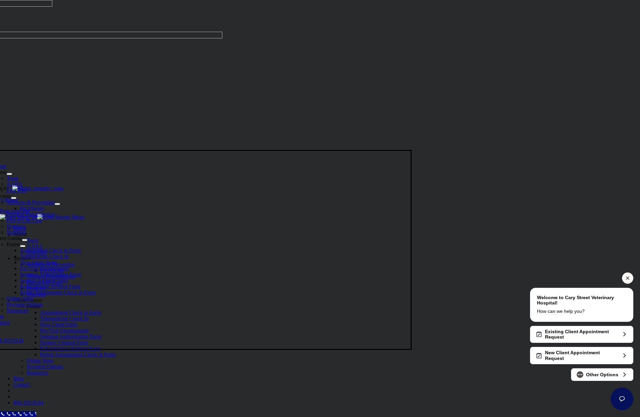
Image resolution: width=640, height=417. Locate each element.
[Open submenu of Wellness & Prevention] (57, 204)
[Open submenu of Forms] (22, 246)
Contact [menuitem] (21, 384)
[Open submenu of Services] (13, 198)
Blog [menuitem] (18, 378)
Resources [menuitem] (37, 372)
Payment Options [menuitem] (45, 366)
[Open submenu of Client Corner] (24, 240)
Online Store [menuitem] (40, 360)
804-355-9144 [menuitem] (28, 402)
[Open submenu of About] (9, 174)
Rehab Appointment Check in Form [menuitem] (77, 354)
